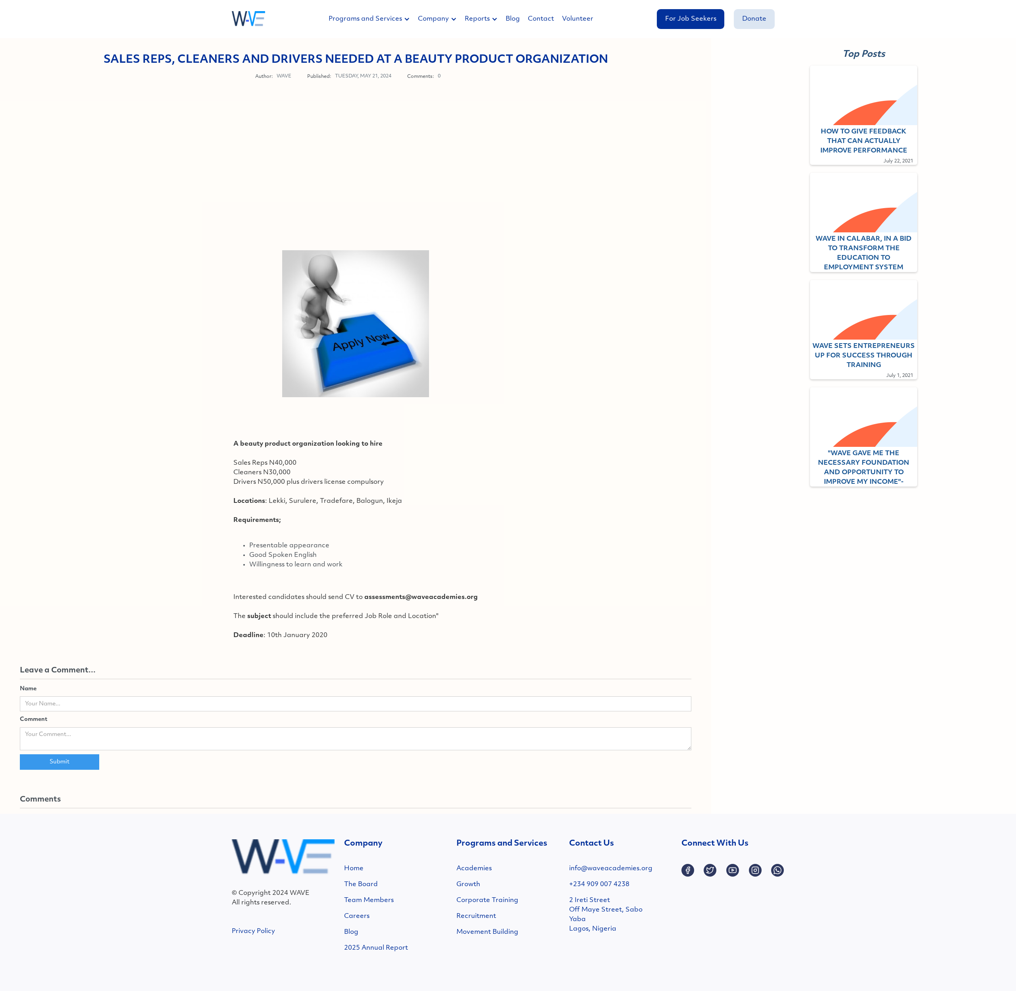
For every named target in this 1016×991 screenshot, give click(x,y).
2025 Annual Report (376, 948)
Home (354, 868)
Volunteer (577, 19)
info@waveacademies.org (610, 868)
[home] (248, 19)
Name (28, 689)
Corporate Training (487, 900)
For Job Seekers (690, 19)
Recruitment (476, 916)
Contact (541, 19)
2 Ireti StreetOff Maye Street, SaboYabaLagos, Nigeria (606, 914)
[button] (373, 19)
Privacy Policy (253, 931)
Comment (33, 719)
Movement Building (487, 932)
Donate (754, 19)
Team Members (369, 900)
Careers (356, 916)
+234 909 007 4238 (599, 884)
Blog (513, 19)
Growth (468, 884)
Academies (474, 868)
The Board (361, 884)
